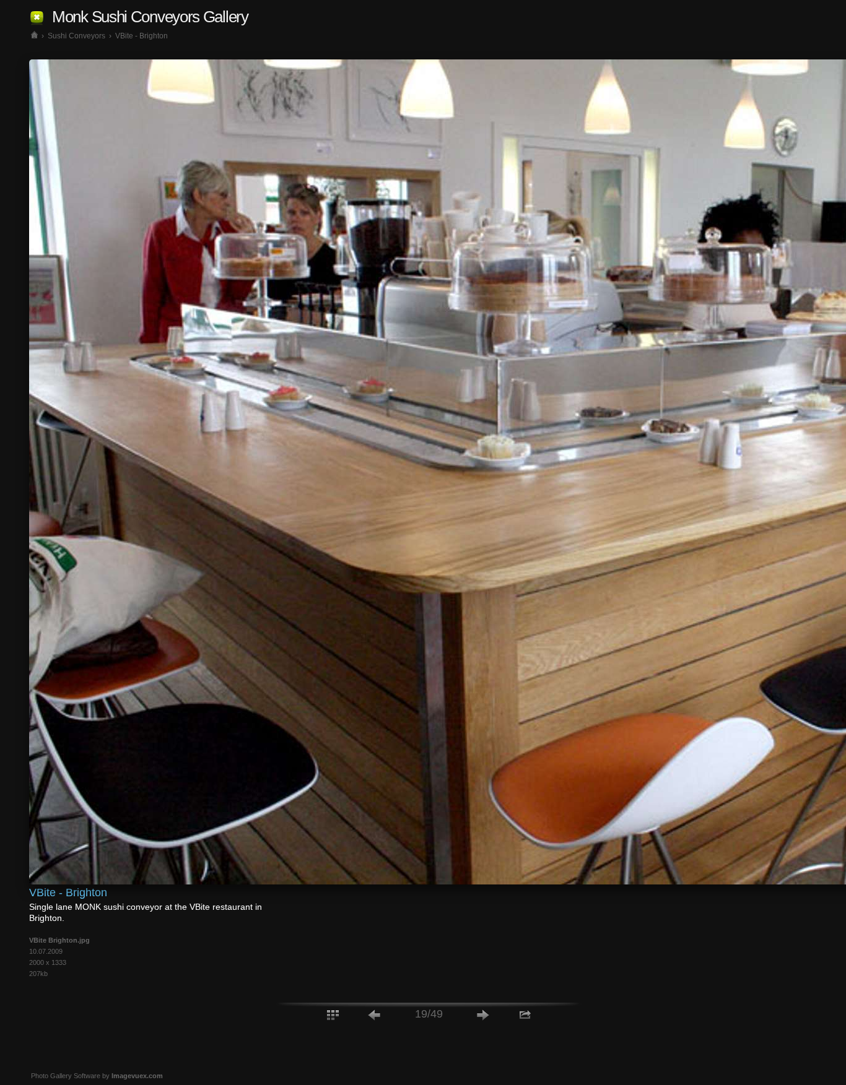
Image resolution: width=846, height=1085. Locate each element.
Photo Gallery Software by (97, 1075)
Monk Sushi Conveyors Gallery (150, 16)
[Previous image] (374, 1014)
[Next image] (483, 1014)
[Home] (34, 36)
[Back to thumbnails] (332, 1014)
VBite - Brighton (141, 36)
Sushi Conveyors (76, 36)
